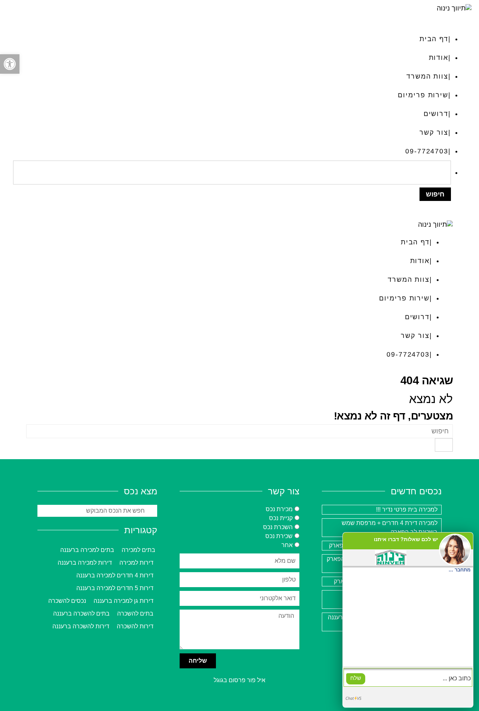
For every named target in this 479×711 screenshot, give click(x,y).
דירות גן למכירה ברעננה (123, 601)
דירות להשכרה (135, 626)
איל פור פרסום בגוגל (239, 680)
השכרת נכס (278, 527)
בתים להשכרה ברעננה (81, 613)
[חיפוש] (444, 445)
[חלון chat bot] (407, 620)
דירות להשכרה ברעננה (80, 626)
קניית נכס (281, 518)
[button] (9, 64)
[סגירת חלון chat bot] (350, 539)
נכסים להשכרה (67, 601)
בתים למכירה (138, 550)
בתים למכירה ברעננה (87, 550)
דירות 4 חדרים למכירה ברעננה (114, 575)
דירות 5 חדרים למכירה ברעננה (114, 588)
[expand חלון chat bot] (360, 539)
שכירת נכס (279, 536)
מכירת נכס (279, 509)
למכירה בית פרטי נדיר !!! (406, 509)
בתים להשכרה (135, 613)
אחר (287, 545)
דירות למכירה (136, 562)
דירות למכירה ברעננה (85, 562)
